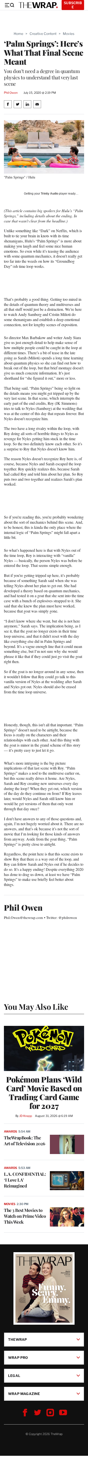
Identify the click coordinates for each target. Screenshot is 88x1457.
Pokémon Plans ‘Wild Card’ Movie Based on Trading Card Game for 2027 (44, 1092)
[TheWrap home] (38, 5)
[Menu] (9, 5)
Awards (10, 1131)
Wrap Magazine (24, 1394)
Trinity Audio (49, 193)
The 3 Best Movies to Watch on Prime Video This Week (25, 1216)
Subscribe (73, 5)
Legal (14, 1376)
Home (18, 33)
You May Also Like (36, 1006)
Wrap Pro (18, 1357)
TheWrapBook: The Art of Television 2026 (24, 1140)
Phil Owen (11, 92)
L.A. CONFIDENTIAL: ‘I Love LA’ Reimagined (25, 1180)
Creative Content (43, 33)
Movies (68, 33)
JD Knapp (25, 1116)
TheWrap (17, 1339)
